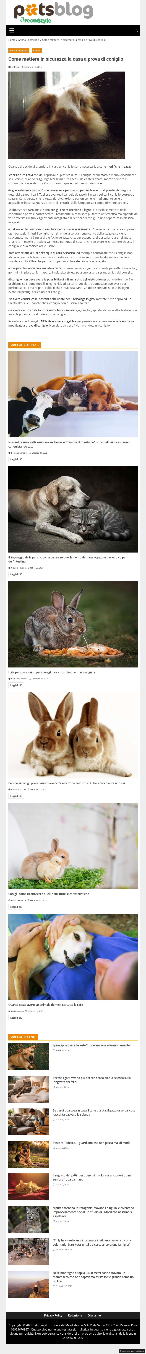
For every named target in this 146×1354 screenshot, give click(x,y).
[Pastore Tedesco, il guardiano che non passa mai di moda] (28, 1154)
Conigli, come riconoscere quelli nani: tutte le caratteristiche (48, 894)
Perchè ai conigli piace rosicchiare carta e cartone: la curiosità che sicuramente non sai (66, 783)
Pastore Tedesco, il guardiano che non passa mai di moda (91, 1143)
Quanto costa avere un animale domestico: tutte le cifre (45, 1005)
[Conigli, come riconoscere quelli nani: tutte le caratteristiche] (73, 846)
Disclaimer (95, 1315)
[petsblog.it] (52, 12)
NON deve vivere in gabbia (58, 321)
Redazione (75, 1315)
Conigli (36, 50)
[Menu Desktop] (11, 30)
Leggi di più (16, 459)
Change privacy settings (132, 1350)
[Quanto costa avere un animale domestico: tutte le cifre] (73, 957)
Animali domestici (18, 50)
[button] (136, 30)
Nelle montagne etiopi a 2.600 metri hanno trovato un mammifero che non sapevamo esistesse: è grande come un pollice (93, 1277)
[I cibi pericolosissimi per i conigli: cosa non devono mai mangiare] (73, 624)
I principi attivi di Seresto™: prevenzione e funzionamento (91, 1045)
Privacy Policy (53, 1315)
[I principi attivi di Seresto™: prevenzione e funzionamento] (28, 1056)
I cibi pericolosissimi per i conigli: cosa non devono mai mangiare (51, 672)
